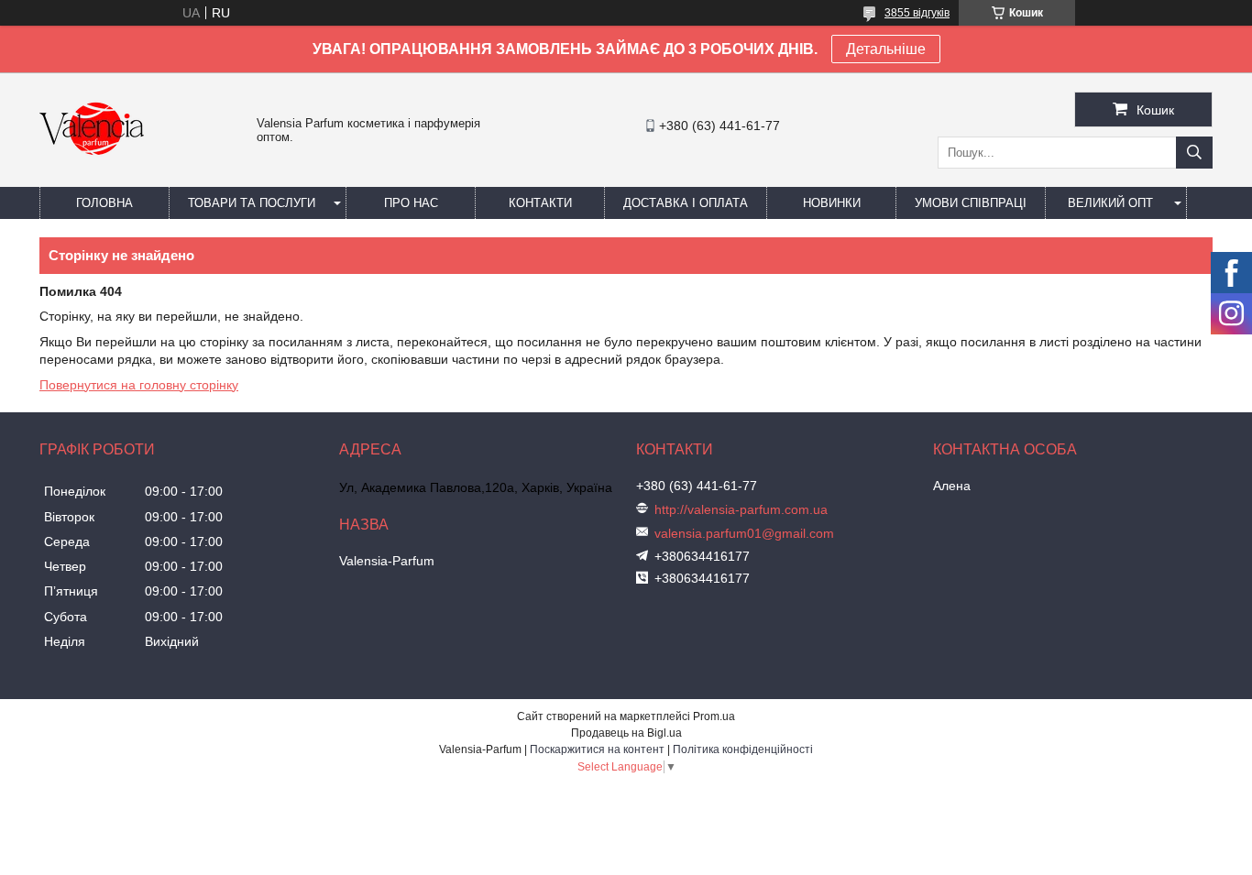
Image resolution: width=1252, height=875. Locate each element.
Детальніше (886, 49)
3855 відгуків (917, 12)
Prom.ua (714, 716)
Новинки (832, 203)
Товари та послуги (251, 203)
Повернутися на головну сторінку (138, 384)
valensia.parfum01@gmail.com (744, 533)
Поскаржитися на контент (597, 749)
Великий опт (1110, 203)
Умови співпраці (971, 203)
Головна (104, 203)
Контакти (540, 203)
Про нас (411, 203)
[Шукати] (1194, 153)
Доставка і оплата (685, 203)
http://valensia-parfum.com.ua (741, 509)
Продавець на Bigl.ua (626, 733)
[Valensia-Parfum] (91, 178)
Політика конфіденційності (743, 749)
